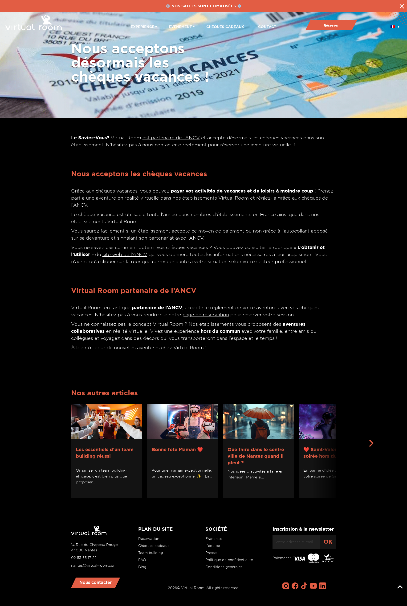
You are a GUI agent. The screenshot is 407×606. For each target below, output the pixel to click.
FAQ (142, 560)
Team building (150, 553)
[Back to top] (400, 587)
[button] (395, 25)
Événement (180, 27)
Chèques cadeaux (225, 27)
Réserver (331, 25)
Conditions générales (223, 567)
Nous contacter (95, 582)
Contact (267, 27)
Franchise (213, 539)
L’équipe (212, 546)
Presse (211, 553)
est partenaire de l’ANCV (171, 137)
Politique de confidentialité (229, 560)
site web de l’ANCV (124, 254)
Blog (142, 567)
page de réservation (206, 314)
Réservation (148, 539)
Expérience (142, 27)
